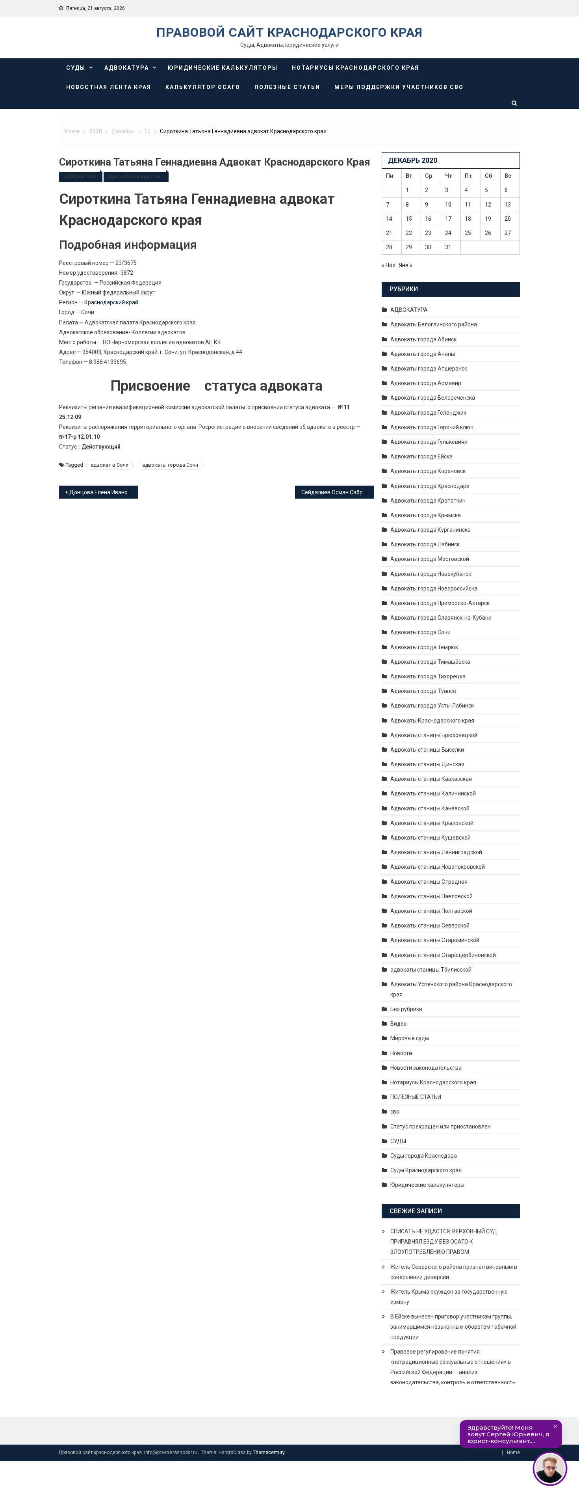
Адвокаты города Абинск (423, 339)
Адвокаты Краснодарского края (432, 720)
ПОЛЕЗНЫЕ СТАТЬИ (287, 87)
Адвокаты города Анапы (422, 354)
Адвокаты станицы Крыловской (431, 823)
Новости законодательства (426, 1068)
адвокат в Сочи (109, 465)
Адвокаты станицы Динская (427, 764)
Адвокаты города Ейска (421, 456)
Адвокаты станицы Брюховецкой (433, 735)
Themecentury (268, 1452)
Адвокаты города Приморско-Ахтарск (440, 603)
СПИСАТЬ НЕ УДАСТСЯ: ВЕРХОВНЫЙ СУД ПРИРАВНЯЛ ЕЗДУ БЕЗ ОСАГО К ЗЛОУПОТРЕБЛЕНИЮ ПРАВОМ (443, 1241)
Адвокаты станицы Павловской (431, 896)
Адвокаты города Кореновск (428, 471)
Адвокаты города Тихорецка (428, 676)
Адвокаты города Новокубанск (430, 574)
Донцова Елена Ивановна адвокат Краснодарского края (103, 492)
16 (428, 219)
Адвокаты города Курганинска (430, 530)
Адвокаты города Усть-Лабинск (432, 705)
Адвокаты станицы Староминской (434, 940)
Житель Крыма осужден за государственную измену (449, 1297)
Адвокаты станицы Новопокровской (437, 867)
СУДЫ (75, 68)
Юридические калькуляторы (223, 68)
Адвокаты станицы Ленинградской (436, 852)
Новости (401, 1053)
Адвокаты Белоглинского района (433, 324)
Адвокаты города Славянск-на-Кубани (441, 617)
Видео (398, 1023)
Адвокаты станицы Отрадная (429, 882)
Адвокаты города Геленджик (428, 413)
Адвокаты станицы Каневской (430, 808)
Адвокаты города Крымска (425, 515)
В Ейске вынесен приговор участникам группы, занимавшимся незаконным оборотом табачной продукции (453, 1326)
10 (448, 204)
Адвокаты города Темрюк (424, 647)
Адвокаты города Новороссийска (433, 588)
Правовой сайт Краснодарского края (289, 32)
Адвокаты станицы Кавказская (431, 779)
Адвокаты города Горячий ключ (431, 427)
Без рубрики (406, 1009)
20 (508, 219)
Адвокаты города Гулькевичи (429, 442)
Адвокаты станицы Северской (430, 925)
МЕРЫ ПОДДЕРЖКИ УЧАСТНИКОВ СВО (399, 87)
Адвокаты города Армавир (425, 383)
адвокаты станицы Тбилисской (430, 969)
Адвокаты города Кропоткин (428, 500)
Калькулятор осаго (202, 87)
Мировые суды (409, 1038)
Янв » (405, 265)
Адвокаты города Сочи (135, 176)
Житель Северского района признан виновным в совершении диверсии (453, 1272)
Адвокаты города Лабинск (425, 544)
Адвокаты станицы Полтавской (431, 911)
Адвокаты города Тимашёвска (430, 662)
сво (394, 1111)
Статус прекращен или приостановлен (440, 1126)
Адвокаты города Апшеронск (428, 368)
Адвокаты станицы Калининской (433, 793)
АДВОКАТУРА (126, 68)
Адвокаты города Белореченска (432, 398)
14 (389, 219)
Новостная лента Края (108, 87)
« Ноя (388, 265)
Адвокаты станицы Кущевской (430, 837)
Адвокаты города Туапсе (423, 691)
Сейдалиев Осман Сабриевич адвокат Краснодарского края (337, 492)
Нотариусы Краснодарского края (355, 68)
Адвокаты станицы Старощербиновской (443, 955)
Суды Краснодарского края (426, 1170)
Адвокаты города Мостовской (429, 559)
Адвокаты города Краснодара (430, 486)
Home (513, 1452)
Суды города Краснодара (423, 1156)
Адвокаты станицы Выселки (427, 750)
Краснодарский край (111, 302)
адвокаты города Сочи (170, 465)
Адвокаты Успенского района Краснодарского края (451, 989)
